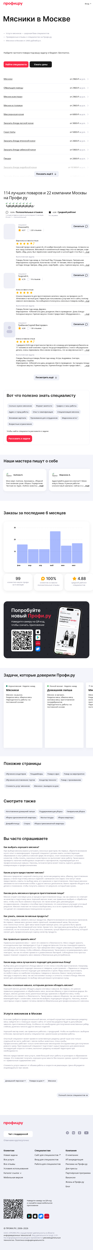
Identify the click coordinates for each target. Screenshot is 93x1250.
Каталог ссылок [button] (11, 1173)
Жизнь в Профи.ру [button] (75, 1182)
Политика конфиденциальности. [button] (30, 1240)
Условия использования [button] (16, 1168)
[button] (80, 226)
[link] (16, 64)
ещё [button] (41, 486)
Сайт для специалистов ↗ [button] (48, 1155)
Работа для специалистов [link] (48, 1164)
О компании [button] (72, 1155)
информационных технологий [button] (17, 1235)
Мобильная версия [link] (13, 1177)
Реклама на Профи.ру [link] (76, 1164)
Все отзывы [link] (9, 1164)
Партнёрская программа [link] (78, 1173)
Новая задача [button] (11, 1155)
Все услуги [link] (9, 1159)
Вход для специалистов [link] (46, 1159)
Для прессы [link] (71, 1168)
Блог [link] (68, 1186)
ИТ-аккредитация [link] (74, 1159)
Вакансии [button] (70, 1177)
